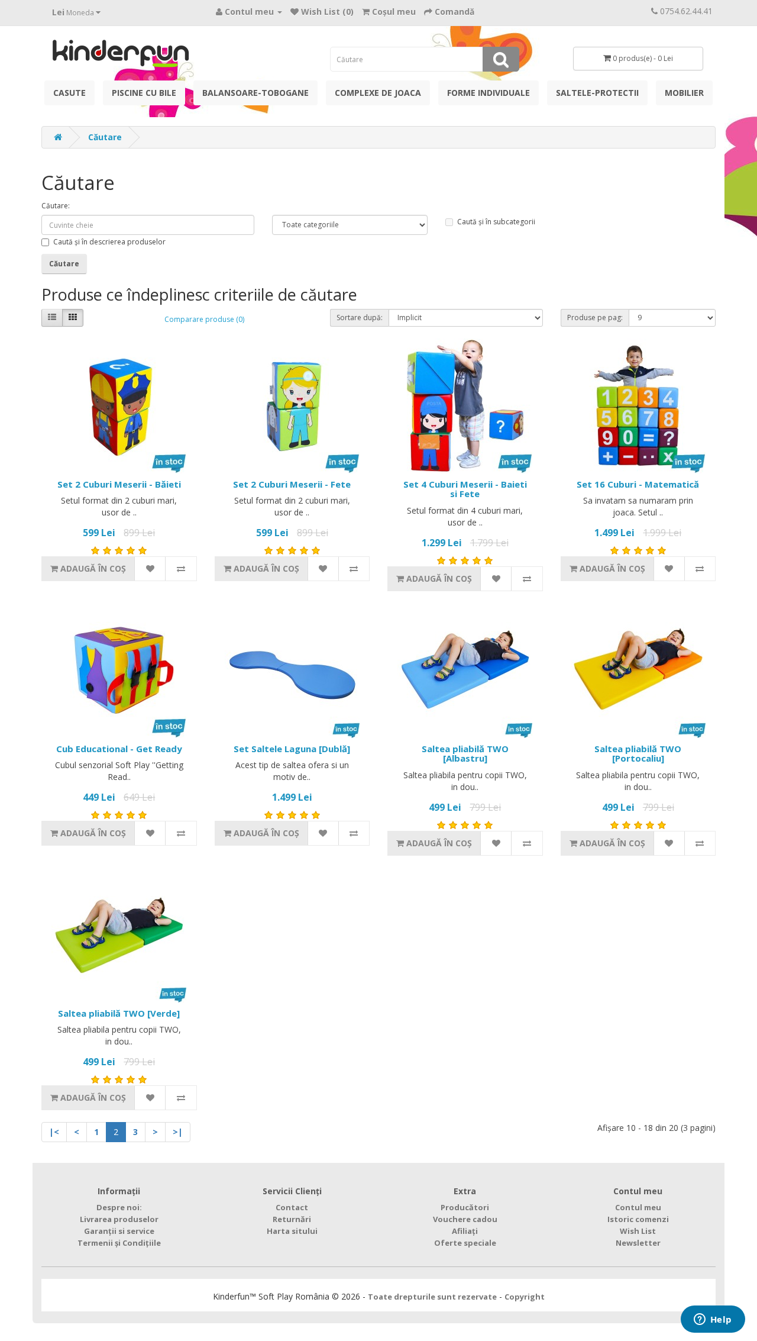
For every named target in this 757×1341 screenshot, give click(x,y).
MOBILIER (684, 92)
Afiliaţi (465, 1231)
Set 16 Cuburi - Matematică (638, 484)
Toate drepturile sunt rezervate (432, 1296)
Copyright (524, 1296)
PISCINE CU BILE (144, 92)
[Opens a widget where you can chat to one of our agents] (712, 1320)
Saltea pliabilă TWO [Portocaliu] (637, 754)
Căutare (105, 137)
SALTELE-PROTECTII (597, 92)
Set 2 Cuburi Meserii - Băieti (119, 484)
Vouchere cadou (465, 1219)
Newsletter (638, 1242)
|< (54, 1131)
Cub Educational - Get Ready (119, 749)
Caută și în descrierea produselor (109, 242)
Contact (292, 1207)
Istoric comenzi (638, 1219)
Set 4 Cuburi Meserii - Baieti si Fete (465, 489)
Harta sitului (292, 1231)
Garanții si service (119, 1231)
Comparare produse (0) (204, 319)
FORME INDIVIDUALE (488, 92)
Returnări (292, 1219)
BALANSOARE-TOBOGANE (255, 92)
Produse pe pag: (595, 317)
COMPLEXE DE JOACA (378, 92)
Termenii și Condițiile (119, 1242)
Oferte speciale (465, 1242)
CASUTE (69, 92)
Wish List (638, 1231)
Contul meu (638, 1207)
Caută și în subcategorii (496, 222)
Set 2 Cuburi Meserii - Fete (292, 484)
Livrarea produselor (119, 1219)
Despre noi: (119, 1207)
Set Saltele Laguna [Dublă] (292, 749)
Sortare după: (360, 317)
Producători (465, 1207)
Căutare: (55, 206)
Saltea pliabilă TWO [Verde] (119, 1013)
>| (178, 1131)
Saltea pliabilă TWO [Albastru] (465, 754)
